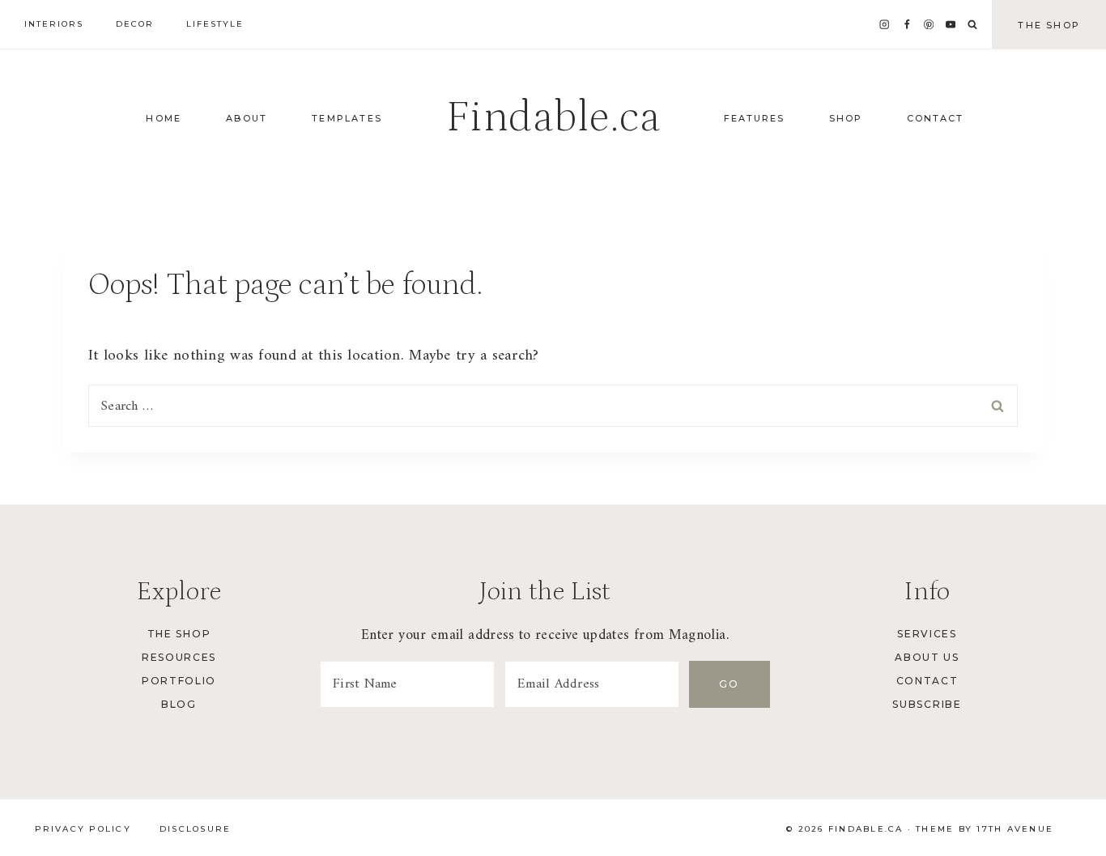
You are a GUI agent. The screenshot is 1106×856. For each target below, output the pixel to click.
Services (926, 634)
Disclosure (195, 829)
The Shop (1049, 25)
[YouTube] (951, 25)
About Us (927, 657)
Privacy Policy (83, 829)
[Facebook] (906, 25)
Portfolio (179, 681)
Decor (135, 24)
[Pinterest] (929, 25)
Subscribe (926, 704)
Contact (927, 681)
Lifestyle (215, 24)
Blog (179, 704)
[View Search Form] (972, 25)
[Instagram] (884, 25)
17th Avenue (1014, 829)
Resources (179, 657)
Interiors (53, 24)
